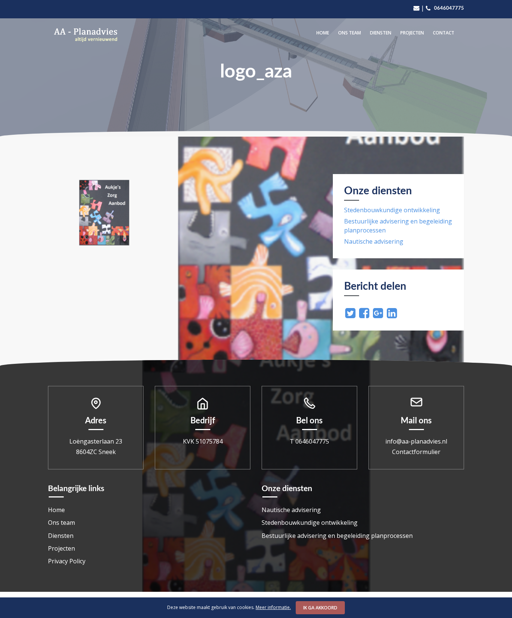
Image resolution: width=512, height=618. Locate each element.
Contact (443, 33)
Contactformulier (416, 452)
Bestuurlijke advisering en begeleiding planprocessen (337, 536)
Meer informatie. (273, 607)
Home (322, 33)
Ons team (349, 33)
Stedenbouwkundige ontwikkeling (392, 210)
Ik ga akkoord (320, 608)
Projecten (412, 33)
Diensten (380, 33)
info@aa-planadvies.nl (416, 441)
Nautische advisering (373, 241)
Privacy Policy (66, 561)
